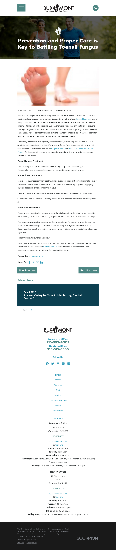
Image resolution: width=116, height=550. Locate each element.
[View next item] (30, 310)
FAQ (58, 390)
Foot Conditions (36, 256)
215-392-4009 (58, 342)
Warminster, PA (50, 246)
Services (58, 395)
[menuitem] (20, 542)
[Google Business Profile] (63, 363)
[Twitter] (52, 363)
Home (58, 379)
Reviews (58, 405)
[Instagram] (58, 363)
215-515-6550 (58, 349)
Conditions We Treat (58, 400)
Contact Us (58, 410)
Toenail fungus (83, 119)
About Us (58, 385)
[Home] (59, 8)
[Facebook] (47, 363)
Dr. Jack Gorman (58, 148)
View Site (59, 445)
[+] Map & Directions (58, 441)
